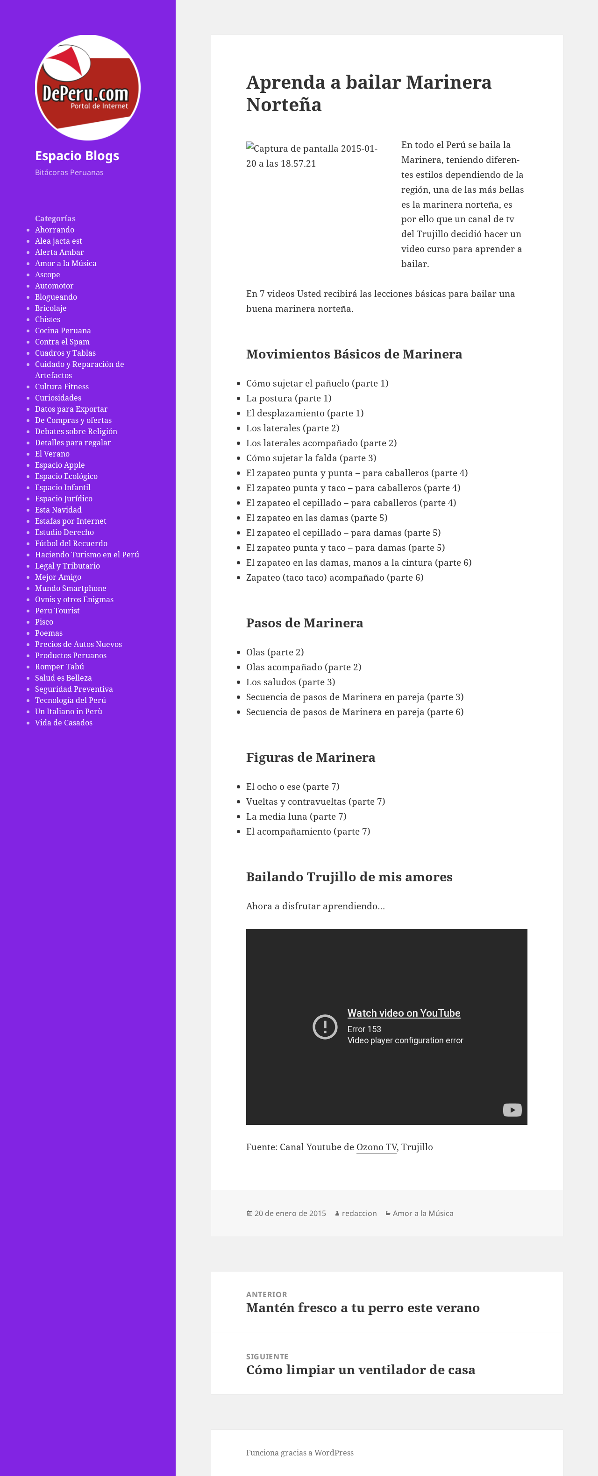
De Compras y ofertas (73, 420)
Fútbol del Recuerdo (71, 543)
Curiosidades (58, 398)
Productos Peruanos (71, 655)
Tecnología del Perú (70, 700)
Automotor (54, 286)
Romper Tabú (59, 666)
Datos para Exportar (71, 409)
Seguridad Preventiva (74, 689)
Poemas (49, 633)
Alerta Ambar (59, 252)
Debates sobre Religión (76, 431)
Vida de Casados (64, 722)
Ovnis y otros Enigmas (74, 599)
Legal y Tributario (67, 566)
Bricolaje (51, 308)
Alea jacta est (58, 241)
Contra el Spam (62, 342)
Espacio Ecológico (66, 476)
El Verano (52, 454)
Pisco (44, 622)
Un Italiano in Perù (68, 711)
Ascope (47, 274)
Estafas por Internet (71, 521)
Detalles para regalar (73, 442)
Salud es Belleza (63, 678)
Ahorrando (54, 230)
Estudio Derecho (64, 532)
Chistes (47, 319)
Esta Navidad (58, 510)
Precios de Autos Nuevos (78, 644)
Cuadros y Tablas (65, 353)
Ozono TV (376, 1147)
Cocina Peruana (63, 330)
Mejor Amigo (58, 577)
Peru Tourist (57, 610)
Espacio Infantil (63, 487)
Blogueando (56, 297)
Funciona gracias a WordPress (300, 1453)
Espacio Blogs (77, 155)
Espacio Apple (60, 465)
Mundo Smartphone (71, 588)
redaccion (359, 1213)
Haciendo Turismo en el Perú (87, 554)
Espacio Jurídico (64, 498)
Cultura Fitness (62, 386)
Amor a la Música (66, 263)
